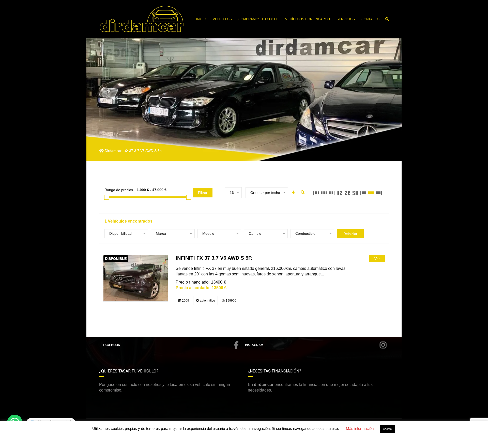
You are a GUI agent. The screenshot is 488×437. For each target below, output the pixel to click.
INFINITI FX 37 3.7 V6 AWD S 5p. (214, 258)
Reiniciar (350, 234)
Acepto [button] (387, 428)
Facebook (111, 345)
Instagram (254, 345)
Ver (377, 259)
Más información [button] (360, 428)
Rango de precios (118, 190)
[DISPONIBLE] (135, 278)
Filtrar (202, 193)
